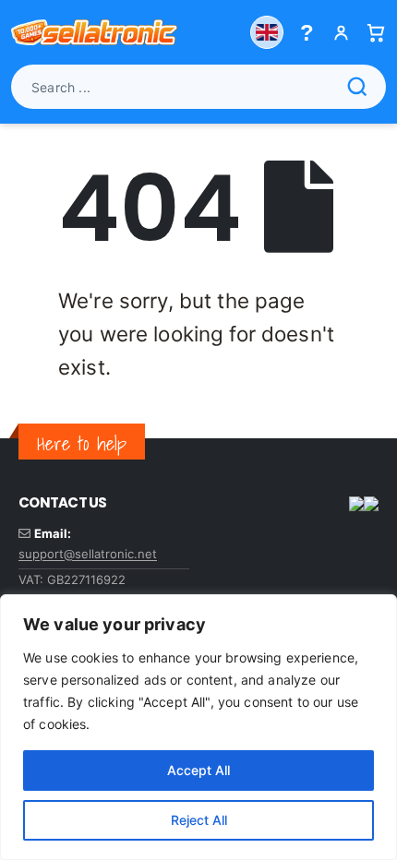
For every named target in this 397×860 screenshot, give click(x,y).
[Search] (357, 87)
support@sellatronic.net (87, 553)
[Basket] (375, 32)
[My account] (341, 32)
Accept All (198, 770)
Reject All (199, 820)
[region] (198, 727)
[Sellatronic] (94, 32)
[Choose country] (266, 32)
